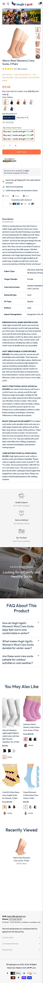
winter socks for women (23, 354)
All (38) (9, 813)
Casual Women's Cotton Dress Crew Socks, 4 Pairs (30, 795)
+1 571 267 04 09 (15, 919)
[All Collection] (21, 16)
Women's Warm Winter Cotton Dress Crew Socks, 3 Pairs (31, 727)
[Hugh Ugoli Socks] (22, 4)
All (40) (30, 745)
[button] (37, 29)
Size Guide (10, 122)
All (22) (9, 757)
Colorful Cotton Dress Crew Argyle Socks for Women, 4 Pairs (10, 795)
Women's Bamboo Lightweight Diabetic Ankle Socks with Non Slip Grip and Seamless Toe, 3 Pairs (10, 736)
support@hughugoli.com (16, 916)
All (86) (30, 813)
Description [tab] (7, 219)
